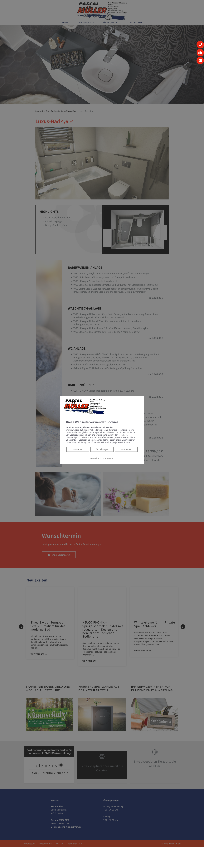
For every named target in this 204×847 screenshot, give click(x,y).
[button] (200, 44)
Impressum (108, 458)
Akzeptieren (126, 449)
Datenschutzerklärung (76, 442)
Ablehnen (77, 449)
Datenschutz (95, 458)
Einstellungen (102, 449)
